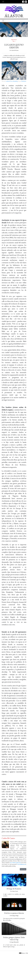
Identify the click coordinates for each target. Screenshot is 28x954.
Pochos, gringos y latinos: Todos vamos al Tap (14, 938)
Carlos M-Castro (14, 50)
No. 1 (14, 41)
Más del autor (23, 869)
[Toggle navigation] (3, 1)
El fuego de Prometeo (14, 889)
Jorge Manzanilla (14, 942)
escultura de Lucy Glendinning (12, 81)
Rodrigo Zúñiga (14, 915)
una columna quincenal (15, 862)
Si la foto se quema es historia (14, 913)
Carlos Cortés (15, 891)
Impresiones (14, 39)
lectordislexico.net (22, 864)
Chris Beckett (23, 81)
